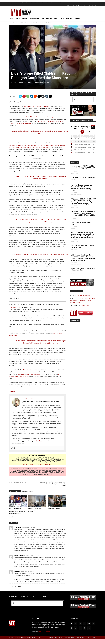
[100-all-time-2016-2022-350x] (83, 608)
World (62, 18)
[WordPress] (92, 5)
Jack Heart (92, 299)
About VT (30, 2)
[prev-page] (10, 517)
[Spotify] (84, 5)
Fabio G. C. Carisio (17, 86)
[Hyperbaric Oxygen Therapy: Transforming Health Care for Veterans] (37, 501)
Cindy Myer (17, 527)
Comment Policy (47, 464)
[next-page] (12, 517)
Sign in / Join (24, 2)
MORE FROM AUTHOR (27, 491)
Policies (39, 2)
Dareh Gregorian (15, 307)
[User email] (14, 448)
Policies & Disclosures (35, 464)
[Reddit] (76, 5)
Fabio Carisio (84, 299)
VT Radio (77, 18)
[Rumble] (79, 5)
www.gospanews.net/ (18, 443)
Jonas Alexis (78, 295)
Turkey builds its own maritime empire (81, 223)
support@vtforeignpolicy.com (46, 631)
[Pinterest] (24, 96)
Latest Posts (74, 162)
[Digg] (50, 96)
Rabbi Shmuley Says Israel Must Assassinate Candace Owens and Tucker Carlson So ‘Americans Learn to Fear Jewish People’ (83, 257)
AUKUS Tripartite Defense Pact (17, 482)
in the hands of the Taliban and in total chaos (36, 106)
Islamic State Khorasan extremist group (29, 374)
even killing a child (57, 266)
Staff (35, 2)
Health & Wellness (32, 506)
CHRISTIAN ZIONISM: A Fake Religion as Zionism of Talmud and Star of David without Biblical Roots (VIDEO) (83, 213)
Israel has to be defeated (54, 508)
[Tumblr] (46, 96)
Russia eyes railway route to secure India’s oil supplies (83, 269)
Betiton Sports (37, 637)
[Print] (43, 96)
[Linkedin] (31, 96)
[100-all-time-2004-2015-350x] (83, 599)
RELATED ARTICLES (15, 491)
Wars (55, 18)
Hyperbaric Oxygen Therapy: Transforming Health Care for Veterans (35, 510)
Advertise (66, 2)
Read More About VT (53, 627)
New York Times (27, 370)
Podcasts (69, 18)
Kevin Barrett (86, 295)
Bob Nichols (79, 302)
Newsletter (56, 2)
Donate (43, 2)
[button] (94, 19)
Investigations (34, 18)
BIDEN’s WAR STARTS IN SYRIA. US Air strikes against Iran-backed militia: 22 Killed (40, 254)
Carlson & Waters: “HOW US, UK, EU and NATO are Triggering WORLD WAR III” (83, 167)
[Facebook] (70, 5)
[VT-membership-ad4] (83, 115)
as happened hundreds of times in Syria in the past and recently (34, 117)
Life (43, 18)
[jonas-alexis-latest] (82, 286)
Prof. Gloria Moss (74, 300)
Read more (12, 391)
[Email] (39, 96)
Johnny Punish (85, 305)
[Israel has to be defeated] (57, 501)
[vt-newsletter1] (82, 315)
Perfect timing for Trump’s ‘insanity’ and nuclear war (83, 246)
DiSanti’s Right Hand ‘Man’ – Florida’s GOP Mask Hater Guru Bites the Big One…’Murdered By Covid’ (53, 483)
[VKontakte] (89, 5)
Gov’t (11, 18)
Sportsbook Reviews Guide (27, 637)
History (24, 18)
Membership (49, 2)
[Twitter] (87, 5)
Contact (71, 2)
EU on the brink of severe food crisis (83, 177)
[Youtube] (95, 5)
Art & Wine (39, 441)
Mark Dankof (83, 300)
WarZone (15, 22)
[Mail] (73, 5)
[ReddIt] (35, 96)
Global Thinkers (75, 320)
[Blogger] (68, 5)
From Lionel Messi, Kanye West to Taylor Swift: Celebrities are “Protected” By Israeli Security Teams (82, 187)
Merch (61, 2)
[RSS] (81, 5)
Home (10, 22)
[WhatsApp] (27, 96)
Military (49, 18)
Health (18, 18)
